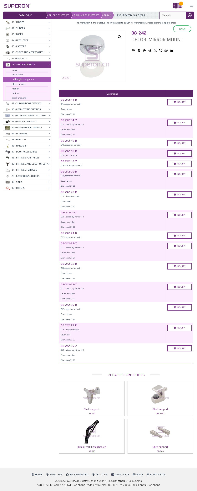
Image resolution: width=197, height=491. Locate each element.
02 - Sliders (18, 28)
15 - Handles (19, 139)
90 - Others (18, 188)
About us (102, 474)
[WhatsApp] (166, 50)
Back (182, 28)
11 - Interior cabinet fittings (29, 115)
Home (38, 474)
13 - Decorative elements (27, 127)
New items (56, 474)
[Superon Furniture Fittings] (16, 6)
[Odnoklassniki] (139, 50)
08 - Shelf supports (59, 15)
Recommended (79, 474)
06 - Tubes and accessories (27, 52)
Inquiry (180, 102)
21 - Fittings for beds (24, 169)
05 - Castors (19, 46)
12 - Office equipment (24, 121)
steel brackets (19, 98)
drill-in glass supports (86, 15)
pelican (15, 93)
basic (14, 70)
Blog (139, 474)
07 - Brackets (19, 58)
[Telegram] (150, 50)
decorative (17, 74)
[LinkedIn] (171, 50)
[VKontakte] (133, 50)
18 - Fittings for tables (25, 157)
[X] (155, 50)
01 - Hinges (18, 22)
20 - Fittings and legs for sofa (30, 164)
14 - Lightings (20, 133)
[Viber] (160, 50)
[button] (119, 37)
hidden (15, 89)
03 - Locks (17, 34)
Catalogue (122, 474)
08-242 (107, 15)
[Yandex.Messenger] (144, 50)
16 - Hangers (19, 145)
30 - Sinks (17, 182)
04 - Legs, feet (20, 40)
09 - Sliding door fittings (27, 103)
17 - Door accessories (24, 151)
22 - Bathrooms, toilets (25, 176)
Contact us (157, 474)
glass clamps (18, 84)
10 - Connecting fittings (26, 109)
